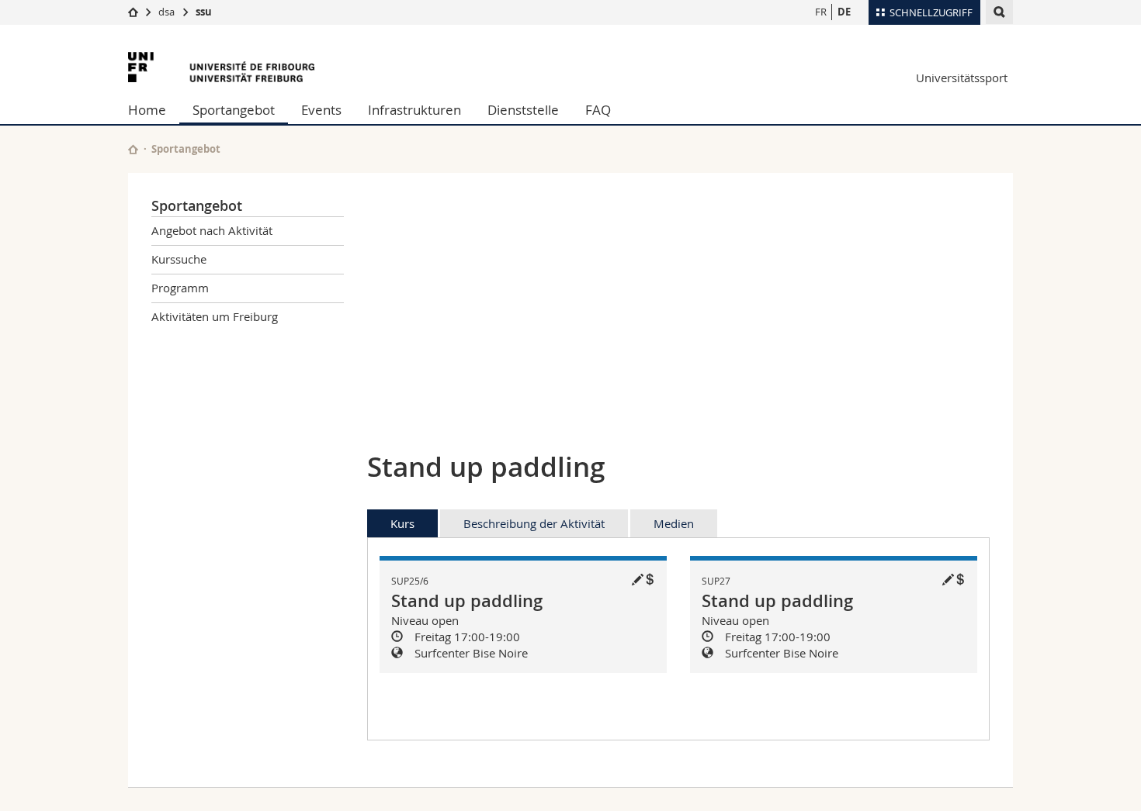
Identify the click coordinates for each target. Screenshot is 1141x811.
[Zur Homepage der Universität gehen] (221, 67)
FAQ (598, 110)
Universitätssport (961, 77)
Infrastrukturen (414, 110)
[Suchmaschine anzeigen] (999, 12)
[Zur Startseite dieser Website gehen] (133, 149)
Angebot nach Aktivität (211, 230)
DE (844, 12)
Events (321, 110)
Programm (180, 287)
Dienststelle (523, 110)
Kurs (402, 523)
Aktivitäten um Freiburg (214, 316)
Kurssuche (178, 259)
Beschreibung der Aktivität (534, 523)
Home (147, 110)
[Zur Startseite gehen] (133, 12)
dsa (166, 12)
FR (821, 12)
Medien (674, 523)
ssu (204, 12)
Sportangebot (233, 110)
